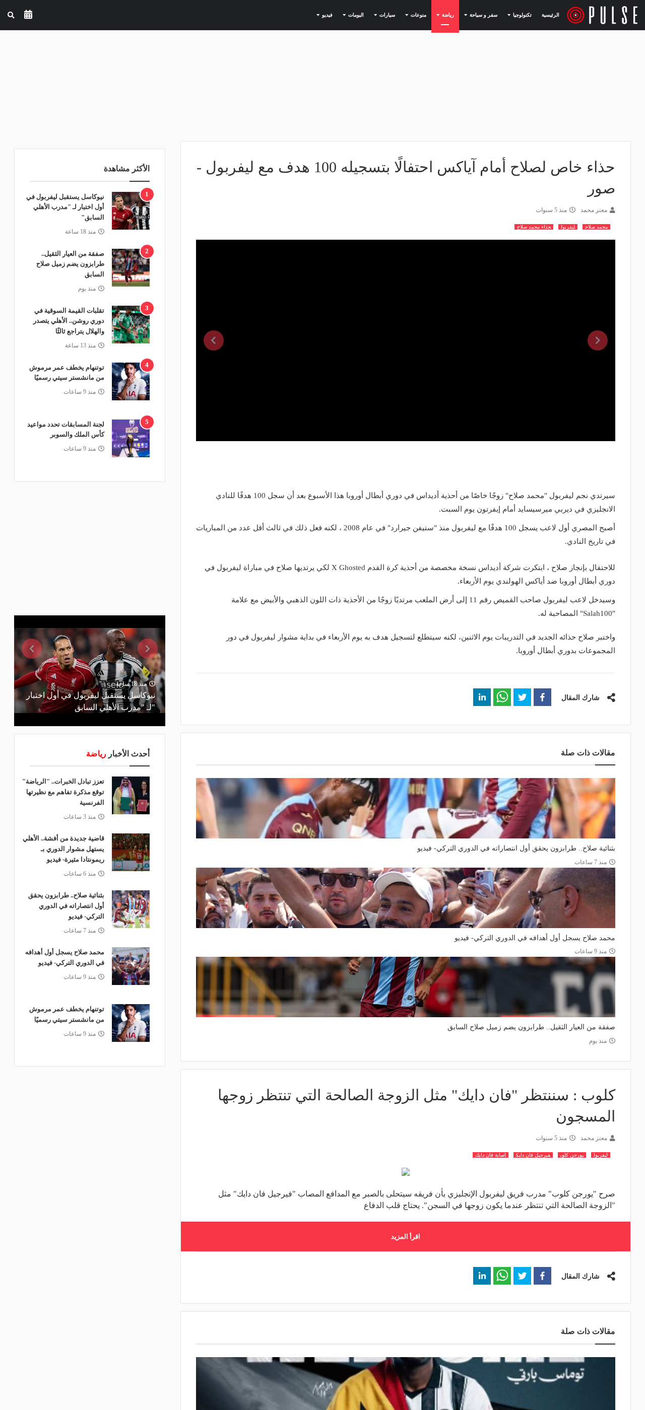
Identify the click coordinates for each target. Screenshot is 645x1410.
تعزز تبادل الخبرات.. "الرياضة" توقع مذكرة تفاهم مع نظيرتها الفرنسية (63, 792)
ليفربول (568, 227)
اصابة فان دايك (490, 1155)
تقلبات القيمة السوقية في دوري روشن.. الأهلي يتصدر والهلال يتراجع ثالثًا (68, 321)
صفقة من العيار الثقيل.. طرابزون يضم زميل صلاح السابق (531, 1027)
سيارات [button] (382, 15)
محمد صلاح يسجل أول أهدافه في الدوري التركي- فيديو (535, 938)
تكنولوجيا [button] (517, 15)
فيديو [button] (322, 15)
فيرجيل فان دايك (533, 1155)
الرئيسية (550, 15)
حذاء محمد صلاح (534, 227)
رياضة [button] (442, 15)
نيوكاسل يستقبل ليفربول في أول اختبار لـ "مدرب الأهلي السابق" (65, 207)
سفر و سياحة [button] (478, 15)
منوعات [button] (413, 15)
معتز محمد (593, 210)
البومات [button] (351, 15)
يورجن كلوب (572, 1155)
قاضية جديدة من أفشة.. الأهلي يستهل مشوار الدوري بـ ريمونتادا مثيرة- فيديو (63, 848)
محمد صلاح (596, 227)
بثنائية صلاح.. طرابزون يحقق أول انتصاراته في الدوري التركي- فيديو (516, 848)
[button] (542, 697)
